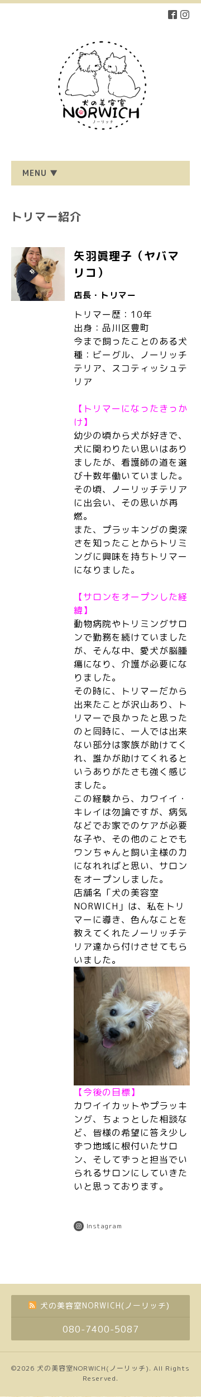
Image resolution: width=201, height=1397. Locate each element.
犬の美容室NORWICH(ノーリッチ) (93, 1368)
